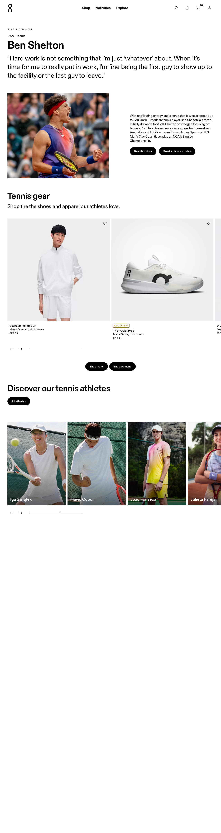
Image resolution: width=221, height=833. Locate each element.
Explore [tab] (122, 8)
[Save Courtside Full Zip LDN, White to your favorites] (104, 223)
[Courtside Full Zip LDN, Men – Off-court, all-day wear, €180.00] (58, 269)
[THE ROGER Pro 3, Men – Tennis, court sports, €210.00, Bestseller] (162, 269)
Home (10, 29)
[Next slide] (20, 349)
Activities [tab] (103, 8)
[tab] (176, 8)
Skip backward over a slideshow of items (35, 336)
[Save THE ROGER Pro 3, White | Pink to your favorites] (208, 223)
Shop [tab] (86, 8)
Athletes (25, 29)
